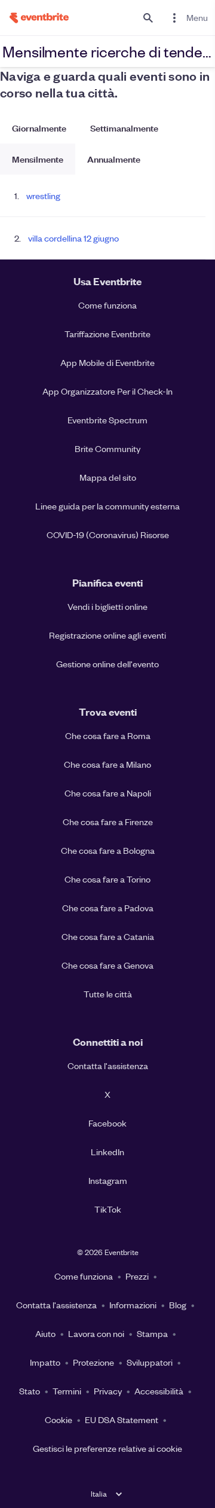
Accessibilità (158, 1391)
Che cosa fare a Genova (107, 965)
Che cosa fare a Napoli (107, 793)
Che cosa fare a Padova (107, 908)
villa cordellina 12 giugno (73, 238)
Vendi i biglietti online (107, 606)
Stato (29, 1391)
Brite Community (107, 448)
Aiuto (45, 1333)
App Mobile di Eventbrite (107, 362)
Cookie (58, 1419)
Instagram (107, 1180)
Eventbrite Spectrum (107, 420)
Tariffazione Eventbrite (107, 334)
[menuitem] (187, 17)
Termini (67, 1391)
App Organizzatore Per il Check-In (107, 391)
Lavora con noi (96, 1333)
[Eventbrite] (34, 17)
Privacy (108, 1391)
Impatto (45, 1362)
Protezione (93, 1362)
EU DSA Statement (121, 1419)
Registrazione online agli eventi (107, 635)
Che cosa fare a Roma (107, 735)
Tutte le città (108, 994)
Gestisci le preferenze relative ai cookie (107, 1448)
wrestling (43, 196)
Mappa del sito (107, 477)
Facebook (107, 1123)
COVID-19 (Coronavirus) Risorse (108, 535)
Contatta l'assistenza (107, 1066)
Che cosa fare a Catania (108, 936)
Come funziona (107, 305)
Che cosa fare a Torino (107, 879)
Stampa (152, 1333)
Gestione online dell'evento (107, 664)
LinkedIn (107, 1152)
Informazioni (132, 1305)
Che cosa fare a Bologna (108, 850)
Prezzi (137, 1276)
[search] (148, 17)
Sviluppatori (150, 1362)
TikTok (107, 1209)
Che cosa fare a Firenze (108, 822)
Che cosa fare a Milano (107, 764)
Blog (177, 1305)
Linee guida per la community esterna (107, 506)
